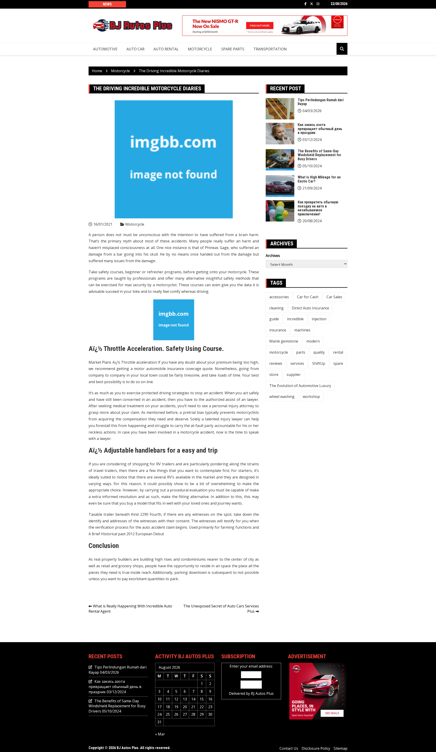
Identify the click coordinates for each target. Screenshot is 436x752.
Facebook (306, 4)
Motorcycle (200, 49)
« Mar (160, 734)
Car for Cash (307, 296)
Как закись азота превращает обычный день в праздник (320, 129)
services (297, 363)
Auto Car (135, 49)
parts (300, 352)
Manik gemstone (283, 341)
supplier (294, 374)
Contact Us (289, 748)
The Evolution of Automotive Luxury (300, 385)
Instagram (318, 4)
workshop (311, 396)
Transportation (270, 49)
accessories (279, 296)
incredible (295, 318)
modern (313, 341)
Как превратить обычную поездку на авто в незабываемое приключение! (318, 208)
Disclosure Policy (316, 748)
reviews (275, 363)
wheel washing (282, 396)
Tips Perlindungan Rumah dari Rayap (321, 102)
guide (274, 318)
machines (302, 330)
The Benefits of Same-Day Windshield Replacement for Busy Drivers (319, 155)
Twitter (311, 4)
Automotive (105, 49)
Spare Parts (232, 49)
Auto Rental (166, 49)
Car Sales (334, 296)
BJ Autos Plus (262, 693)
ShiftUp (318, 363)
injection (319, 318)
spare (338, 363)
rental (338, 352)
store (273, 374)
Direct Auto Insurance (310, 308)
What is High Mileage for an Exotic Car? (319, 179)
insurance (277, 330)
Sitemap (340, 748)
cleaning (276, 308)
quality (319, 352)
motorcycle (278, 352)
